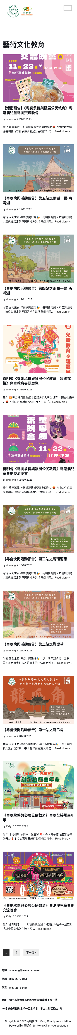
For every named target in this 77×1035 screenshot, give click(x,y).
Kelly (8, 826)
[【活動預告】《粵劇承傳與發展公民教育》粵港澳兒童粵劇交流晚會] (38, 78)
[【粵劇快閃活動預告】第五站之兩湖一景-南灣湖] (38, 168)
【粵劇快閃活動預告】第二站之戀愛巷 (33, 644)
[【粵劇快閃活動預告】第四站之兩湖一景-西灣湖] (38, 259)
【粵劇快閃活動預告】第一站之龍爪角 (33, 730)
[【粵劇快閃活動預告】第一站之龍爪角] (38, 700)
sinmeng (11, 119)
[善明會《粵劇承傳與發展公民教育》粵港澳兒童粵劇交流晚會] (38, 439)
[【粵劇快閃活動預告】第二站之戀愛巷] (38, 615)
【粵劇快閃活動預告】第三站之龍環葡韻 (35, 559)
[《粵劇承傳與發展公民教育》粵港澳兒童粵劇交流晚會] (38, 876)
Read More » (62, 131)
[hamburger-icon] (68, 8)
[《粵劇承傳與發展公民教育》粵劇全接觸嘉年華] (38, 785)
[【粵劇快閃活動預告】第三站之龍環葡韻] (38, 529)
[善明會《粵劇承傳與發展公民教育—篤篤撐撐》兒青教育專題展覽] (38, 349)
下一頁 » (31, 952)
